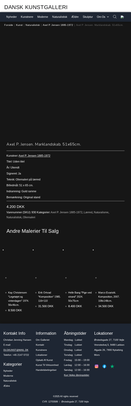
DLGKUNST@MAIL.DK (15, 350)
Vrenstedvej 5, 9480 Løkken (109, 344)
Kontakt (40, 344)
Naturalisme (101, 212)
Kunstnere (27, 16)
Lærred (88, 212)
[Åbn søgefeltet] (113, 17)
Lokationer (41, 354)
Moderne (42, 16)
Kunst (19, 25)
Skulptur (88, 16)
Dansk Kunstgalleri (36, 7)
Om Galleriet (42, 339)
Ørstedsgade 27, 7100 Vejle (109, 339)
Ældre (75, 16)
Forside (8, 25)
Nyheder (11, 16)
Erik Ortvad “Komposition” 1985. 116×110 (49, 296)
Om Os (101, 16)
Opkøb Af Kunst (44, 360)
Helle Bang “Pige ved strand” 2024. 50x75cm (80, 296)
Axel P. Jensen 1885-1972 (58, 25)
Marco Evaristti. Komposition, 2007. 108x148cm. (109, 296)
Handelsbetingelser (46, 370)
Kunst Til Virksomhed (47, 365)
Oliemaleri (29, 217)
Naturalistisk (59, 16)
